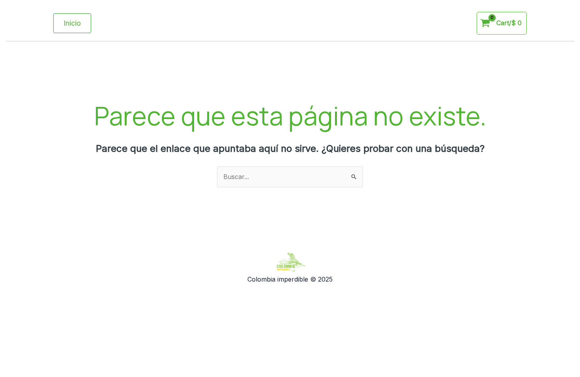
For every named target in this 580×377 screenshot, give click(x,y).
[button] (72, 23)
